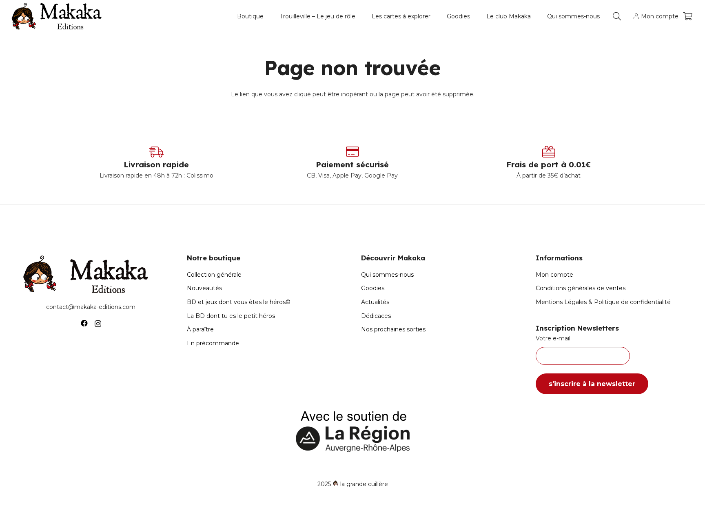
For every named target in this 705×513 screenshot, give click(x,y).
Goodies (372, 288)
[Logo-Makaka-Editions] (59, 16)
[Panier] (687, 16)
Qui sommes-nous (387, 274)
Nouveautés (204, 288)
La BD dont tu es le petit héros (231, 316)
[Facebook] (84, 323)
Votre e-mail (553, 338)
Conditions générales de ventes (580, 288)
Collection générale (214, 274)
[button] (267, 16)
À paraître (200, 329)
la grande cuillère (364, 484)
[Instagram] (98, 323)
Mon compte (554, 274)
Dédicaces (376, 316)
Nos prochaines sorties (393, 329)
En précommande (213, 343)
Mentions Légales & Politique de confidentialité (603, 302)
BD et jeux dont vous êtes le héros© (238, 302)
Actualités (375, 302)
